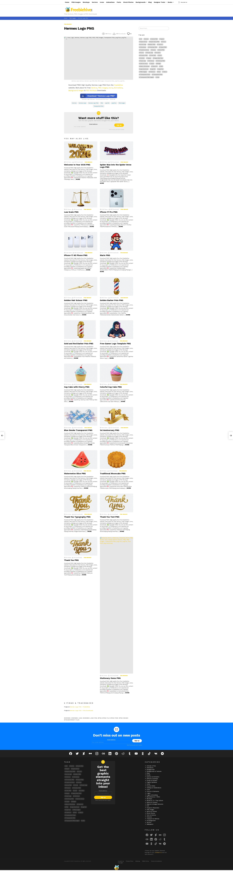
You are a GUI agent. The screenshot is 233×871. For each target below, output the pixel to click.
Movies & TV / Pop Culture (155, 800)
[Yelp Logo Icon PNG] (231, 435)
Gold (160, 55)
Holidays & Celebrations (154, 787)
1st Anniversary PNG (109, 430)
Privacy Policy (129, 861)
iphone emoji (143, 63)
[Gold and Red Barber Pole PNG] (80, 329)
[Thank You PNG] (80, 546)
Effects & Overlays (152, 778)
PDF (148, 806)
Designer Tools (159, 2)
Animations (110, 2)
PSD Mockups (91, 90)
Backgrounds (141, 2)
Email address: (93, 124)
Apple (162, 39)
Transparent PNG (157, 74)
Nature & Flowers (152, 802)
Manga (158, 63)
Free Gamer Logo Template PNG (115, 343)
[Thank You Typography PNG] (80, 503)
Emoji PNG (161, 50)
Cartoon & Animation (153, 777)
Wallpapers (150, 824)
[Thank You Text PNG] (116, 503)
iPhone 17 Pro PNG (108, 212)
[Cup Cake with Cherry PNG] (80, 373)
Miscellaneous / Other (153, 797)
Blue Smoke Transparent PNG (78, 430)
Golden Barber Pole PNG (111, 300)
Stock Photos (128, 2)
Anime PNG (154, 39)
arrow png (143, 44)
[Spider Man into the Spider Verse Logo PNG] (116, 150)
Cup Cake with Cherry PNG (76, 387)
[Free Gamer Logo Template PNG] (116, 329)
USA (158, 77)
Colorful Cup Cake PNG (111, 387)
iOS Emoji (151, 61)
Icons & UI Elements (153, 791)
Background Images (76, 90)
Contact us (158, 852)
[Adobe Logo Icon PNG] (2, 435)
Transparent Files (98, 106)
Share (66, 39)
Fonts (119, 2)
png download (144, 69)
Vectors (95, 2)
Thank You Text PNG (109, 517)
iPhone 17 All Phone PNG (75, 255)
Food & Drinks (151, 786)
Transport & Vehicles (153, 818)
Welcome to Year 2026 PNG (77, 165)
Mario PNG (105, 255)
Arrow (164, 41)
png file (107, 103)
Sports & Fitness (152, 811)
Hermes (74, 103)
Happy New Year (158, 58)
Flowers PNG (143, 55)
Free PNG (153, 55)
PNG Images (76, 2)
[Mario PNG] (116, 241)
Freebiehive (118, 85)
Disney (154, 50)
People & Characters (153, 807)
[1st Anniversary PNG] (116, 416)
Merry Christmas (144, 66)
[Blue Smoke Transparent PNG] (80, 416)
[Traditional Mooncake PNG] (116, 459)
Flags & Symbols (152, 782)
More (78, 179)
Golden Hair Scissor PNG (75, 300)
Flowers (158, 52)
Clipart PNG (163, 47)
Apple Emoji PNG (154, 41)
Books (170, 2)
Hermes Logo (82, 103)
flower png (150, 52)
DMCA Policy (145, 861)
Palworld (154, 66)
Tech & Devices (151, 815)
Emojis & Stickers (152, 780)
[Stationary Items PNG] (116, 605)
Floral (142, 52)
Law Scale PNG (71, 212)
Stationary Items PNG (110, 678)
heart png (143, 61)
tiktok (165, 71)
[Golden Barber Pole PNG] (116, 286)
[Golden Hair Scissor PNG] (80, 286)
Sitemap (137, 861)
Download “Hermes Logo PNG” (101, 96)
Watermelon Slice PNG (75, 473)
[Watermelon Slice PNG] (80, 459)
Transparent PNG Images (147, 77)
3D (141, 39)
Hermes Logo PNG (93, 103)
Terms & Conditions (156, 861)
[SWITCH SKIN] (179, 2)
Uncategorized (151, 820)
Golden (142, 58)
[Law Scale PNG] (80, 198)
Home (67, 2)
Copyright (120, 862)
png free (114, 103)
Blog (150, 2)
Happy (149, 58)
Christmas (143, 47)
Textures (149, 817)
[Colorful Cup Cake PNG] (116, 373)
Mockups (86, 2)
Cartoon (160, 44)
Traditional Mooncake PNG (112, 473)
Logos (148, 793)
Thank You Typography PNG (77, 517)
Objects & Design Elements (155, 804)
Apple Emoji (143, 41)
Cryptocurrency (144, 50)
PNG (102, 103)
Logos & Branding (152, 795)
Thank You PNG (71, 560)
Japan (152, 63)
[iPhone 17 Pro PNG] (116, 198)
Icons (102, 2)
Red (159, 71)
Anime (146, 39)
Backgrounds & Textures (154, 771)
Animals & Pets (151, 766)
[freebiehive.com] (116, 867)
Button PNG (152, 44)
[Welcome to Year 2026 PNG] (80, 150)
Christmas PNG (153, 47)
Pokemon (152, 71)
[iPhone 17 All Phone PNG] (80, 241)
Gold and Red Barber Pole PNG (78, 343)
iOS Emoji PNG (161, 61)
